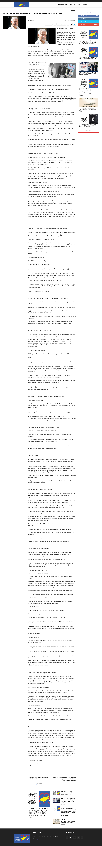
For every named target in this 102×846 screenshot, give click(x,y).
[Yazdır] (68, 24)
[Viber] (64, 24)
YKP (79, 4)
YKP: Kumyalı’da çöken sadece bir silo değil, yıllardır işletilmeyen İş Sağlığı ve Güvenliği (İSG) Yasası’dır (87, 125)
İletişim (85, 4)
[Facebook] (78, 1)
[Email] (71, 24)
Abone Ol (96, 24)
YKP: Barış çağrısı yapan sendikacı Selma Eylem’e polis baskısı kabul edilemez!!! (68, 793)
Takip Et (96, 18)
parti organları (62, 4)
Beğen (97, 15)
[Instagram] (80, 1)
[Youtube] (87, 1)
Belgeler (72, 4)
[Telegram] (74, 24)
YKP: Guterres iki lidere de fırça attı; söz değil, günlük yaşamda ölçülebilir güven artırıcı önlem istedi (88, 73)
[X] (85, 1)
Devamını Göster (88, 130)
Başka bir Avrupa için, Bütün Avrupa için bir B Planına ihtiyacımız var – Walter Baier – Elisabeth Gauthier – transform (64, 779)
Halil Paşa (73, 10)
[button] (76, 0)
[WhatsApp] (61, 24)
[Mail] (82, 1)
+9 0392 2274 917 (18, 0)
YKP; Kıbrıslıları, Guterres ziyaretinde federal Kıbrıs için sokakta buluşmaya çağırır (68, 821)
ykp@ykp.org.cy (29, 0)
